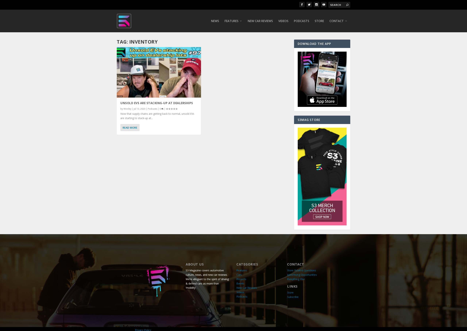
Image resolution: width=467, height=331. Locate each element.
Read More (130, 127)
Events (240, 283)
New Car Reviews (260, 21)
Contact (336, 21)
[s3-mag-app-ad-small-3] (322, 106)
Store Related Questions (301, 270)
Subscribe (292, 297)
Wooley (127, 108)
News (215, 21)
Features (231, 21)
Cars (239, 274)
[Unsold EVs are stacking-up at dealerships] (159, 72)
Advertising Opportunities (302, 274)
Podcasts (301, 21)
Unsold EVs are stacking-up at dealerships (156, 103)
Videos (283, 21)
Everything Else (296, 279)
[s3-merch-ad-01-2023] (322, 224)
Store (319, 21)
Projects (241, 279)
